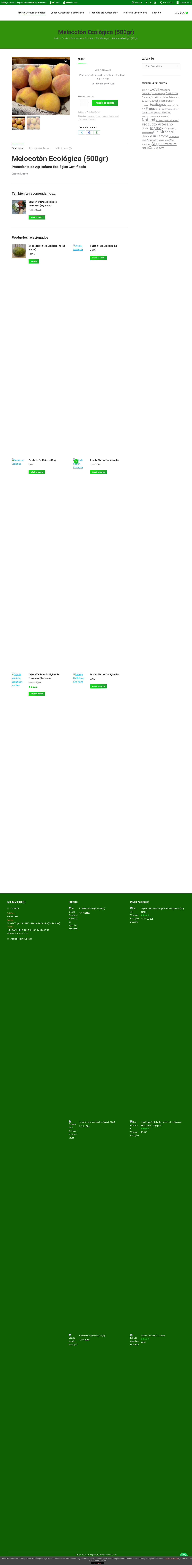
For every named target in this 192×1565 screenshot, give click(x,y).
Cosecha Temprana (161, 100)
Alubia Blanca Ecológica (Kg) (104, 246)
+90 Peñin (146, 90)
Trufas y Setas (163, 140)
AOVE (155, 90)
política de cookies (172, 1559)
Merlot (155, 116)
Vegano (92, 119)
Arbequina (165, 90)
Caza (153, 97)
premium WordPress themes (105, 1554)
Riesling (165, 128)
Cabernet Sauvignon (158, 94)
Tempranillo (152, 140)
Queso (146, 128)
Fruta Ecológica (93, 112)
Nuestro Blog (185, 3)
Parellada (160, 120)
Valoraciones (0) (64, 148)
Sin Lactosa (83, 119)
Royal (171, 129)
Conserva (145, 101)
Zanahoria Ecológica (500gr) (42, 460)
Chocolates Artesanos (167, 97)
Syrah (144, 140)
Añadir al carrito (105, 102)
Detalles (34, 261)
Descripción (17, 148)
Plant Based (174, 121)
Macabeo (166, 113)
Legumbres (156, 113)
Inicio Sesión (71, 3)
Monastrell (164, 116)
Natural (105, 116)
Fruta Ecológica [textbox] (153, 66)
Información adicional (39, 148)
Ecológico (91, 116)
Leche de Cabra (159, 109)
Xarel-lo (145, 148)
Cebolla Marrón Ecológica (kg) (104, 460)
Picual (167, 120)
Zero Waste (156, 147)
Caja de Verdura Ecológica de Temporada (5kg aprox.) (43, 204)
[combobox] (161, 66)
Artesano (146, 93)
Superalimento (174, 137)
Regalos (155, 128)
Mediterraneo (147, 116)
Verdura (171, 144)
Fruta (98, 116)
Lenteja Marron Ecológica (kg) (104, 674)
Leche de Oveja (172, 109)
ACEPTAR (97, 1563)
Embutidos (170, 105)
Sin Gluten (114, 116)
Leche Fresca (146, 113)
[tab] (17, 147)
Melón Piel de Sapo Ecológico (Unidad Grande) (47, 248)
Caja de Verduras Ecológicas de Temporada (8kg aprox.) (44, 676)
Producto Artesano (157, 124)
